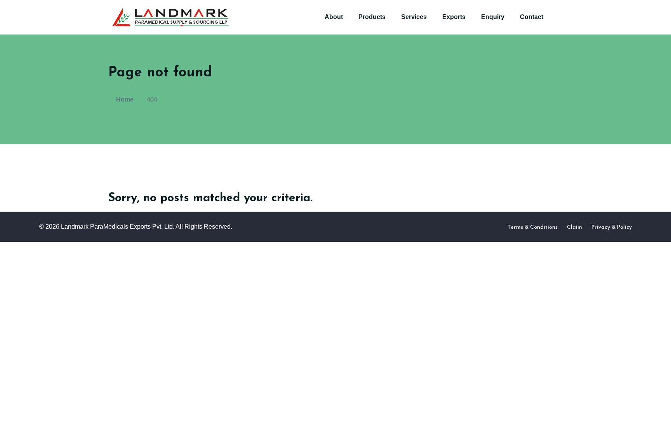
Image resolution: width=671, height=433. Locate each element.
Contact (531, 17)
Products (372, 17)
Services (414, 17)
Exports (454, 17)
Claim (574, 227)
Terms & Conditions (533, 227)
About (334, 17)
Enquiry (492, 17)
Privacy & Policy (611, 227)
